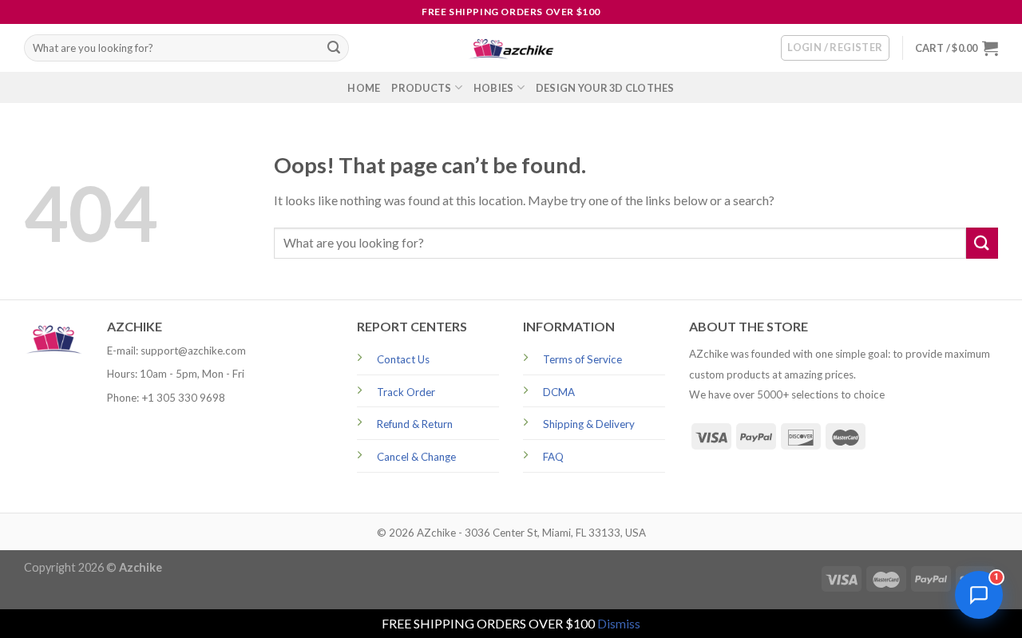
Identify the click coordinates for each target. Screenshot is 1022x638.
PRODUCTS (421, 87)
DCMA (559, 392)
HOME (363, 87)
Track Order (406, 392)
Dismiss (618, 623)
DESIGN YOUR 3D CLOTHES (605, 87)
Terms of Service (582, 359)
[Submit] (333, 47)
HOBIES (493, 87)
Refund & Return (415, 424)
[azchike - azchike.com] (511, 48)
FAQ (553, 456)
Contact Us (403, 359)
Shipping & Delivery (589, 424)
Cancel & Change (416, 456)
